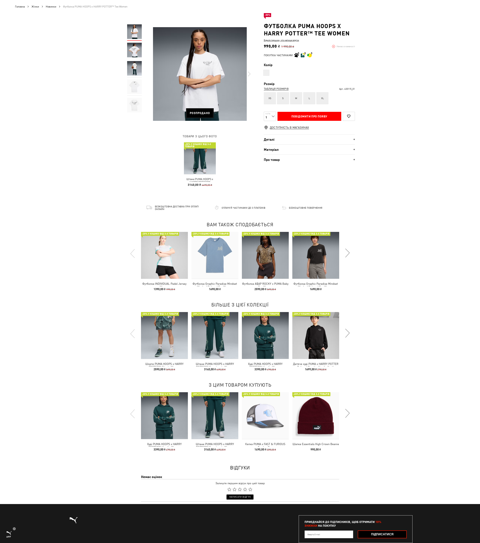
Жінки (35, 6)
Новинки (51, 6)
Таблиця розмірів (276, 88)
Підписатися (382, 534)
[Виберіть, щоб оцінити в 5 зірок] (250, 489)
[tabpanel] (199, 73)
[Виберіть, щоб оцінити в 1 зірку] (229, 489)
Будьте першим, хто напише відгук (281, 40)
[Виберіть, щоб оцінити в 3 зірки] (239, 489)
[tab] (309, 139)
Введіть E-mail (314, 534)
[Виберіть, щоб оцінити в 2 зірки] (234, 489)
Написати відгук (240, 497)
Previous (132, 253)
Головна (20, 6)
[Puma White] (266, 73)
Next (249, 74)
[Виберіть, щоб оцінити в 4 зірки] (245, 489)
